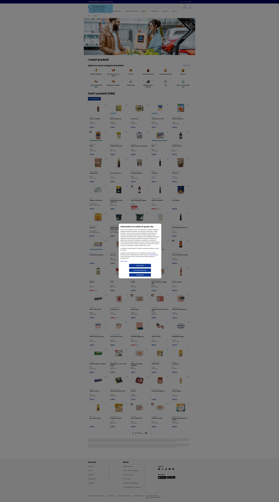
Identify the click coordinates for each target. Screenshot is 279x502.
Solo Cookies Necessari (140, 270)
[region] (140, 251)
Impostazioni (140, 275)
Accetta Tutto (140, 266)
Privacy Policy (152, 255)
